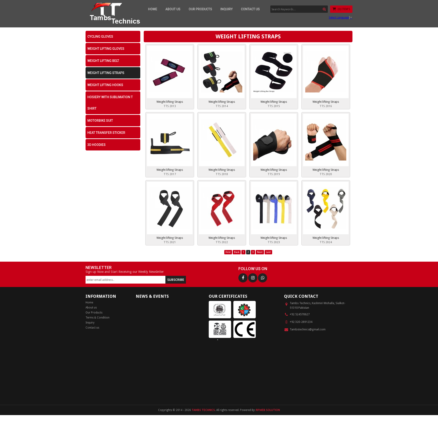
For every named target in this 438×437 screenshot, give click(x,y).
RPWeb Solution (268, 409)
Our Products (200, 9)
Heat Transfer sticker (106, 132)
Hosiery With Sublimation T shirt (110, 102)
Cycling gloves (100, 36)
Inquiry (226, 9)
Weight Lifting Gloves (105, 48)
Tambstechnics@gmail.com (308, 329)
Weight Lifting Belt (103, 61)
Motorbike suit (100, 120)
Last (268, 252)
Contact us (250, 9)
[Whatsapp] (262, 277)
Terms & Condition (98, 317)
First (228, 252)
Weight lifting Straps (105, 73)
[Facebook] (243, 277)
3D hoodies (96, 145)
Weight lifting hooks (105, 85)
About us (172, 9)
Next (260, 252)
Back (236, 252)
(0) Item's (343, 9)
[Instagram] (252, 277)
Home (152, 9)
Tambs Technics (203, 409)
